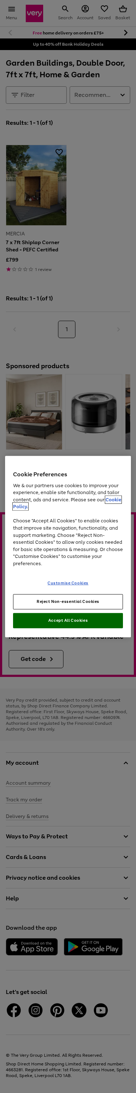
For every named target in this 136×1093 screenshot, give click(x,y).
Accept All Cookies (68, 620)
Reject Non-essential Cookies (68, 601)
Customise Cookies (68, 583)
